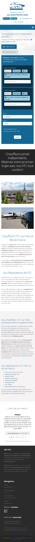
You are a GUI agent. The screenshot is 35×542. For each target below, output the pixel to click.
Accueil (6, 485)
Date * (5, 113)
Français (7, 18)
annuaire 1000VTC (23, 528)
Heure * (5, 120)
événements (24, 356)
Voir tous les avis (10, 441)
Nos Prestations (8, 496)
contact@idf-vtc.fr (27, 18)
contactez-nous (17, 391)
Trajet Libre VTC (10, 47)
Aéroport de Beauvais (11, 378)
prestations (12, 330)
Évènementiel (9, 386)
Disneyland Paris (10, 382)
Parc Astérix (8, 384)
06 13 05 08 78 (19, 22)
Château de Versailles (11, 380)
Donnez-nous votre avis (23, 441)
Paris (6, 372)
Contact (6, 501)
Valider (17, 137)
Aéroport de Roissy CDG (12, 374)
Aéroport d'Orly (9, 376)
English (15, 18)
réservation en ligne (19, 465)
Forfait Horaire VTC (10, 52)
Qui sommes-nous (9, 490)
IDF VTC (13, 538)
